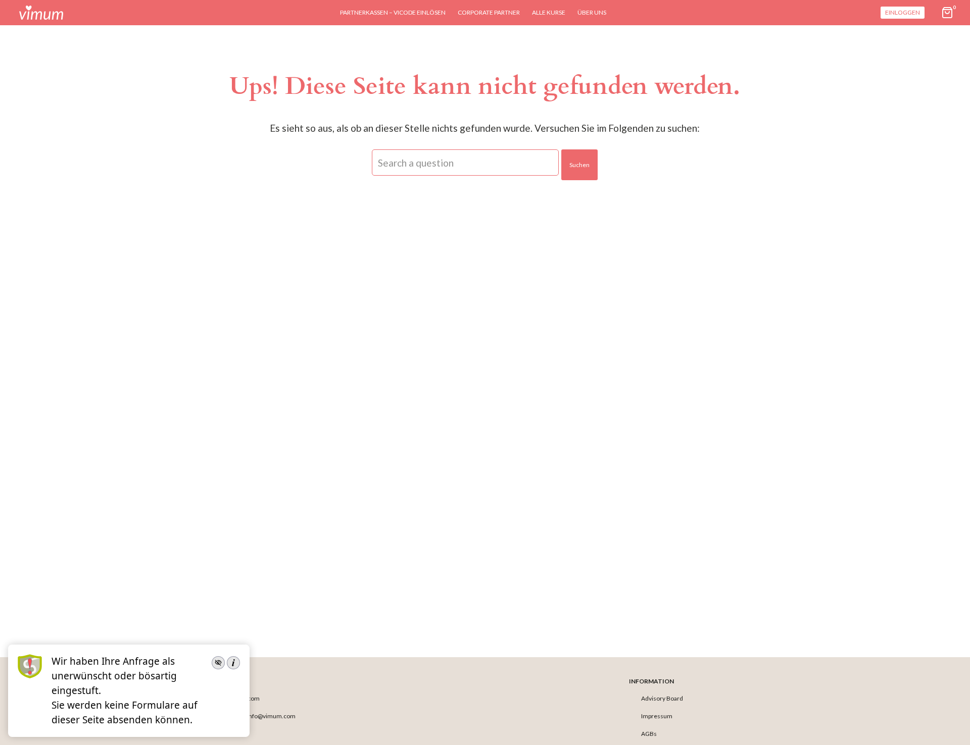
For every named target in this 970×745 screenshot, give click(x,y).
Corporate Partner (489, 12)
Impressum (656, 716)
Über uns (591, 12)
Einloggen (902, 12)
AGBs (649, 733)
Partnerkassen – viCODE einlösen (393, 12)
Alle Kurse (548, 12)
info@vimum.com (271, 716)
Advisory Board (662, 698)
